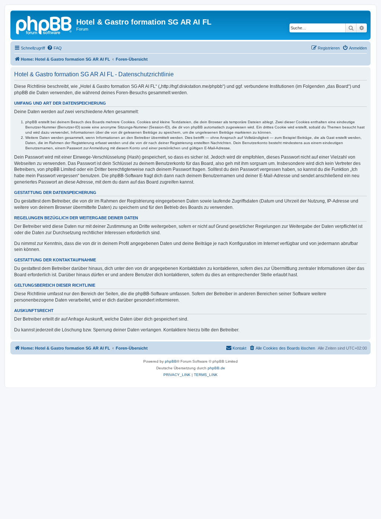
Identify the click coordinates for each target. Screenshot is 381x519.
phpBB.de (216, 368)
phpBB (171, 361)
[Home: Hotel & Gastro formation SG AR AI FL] (44, 24)
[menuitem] (54, 48)
